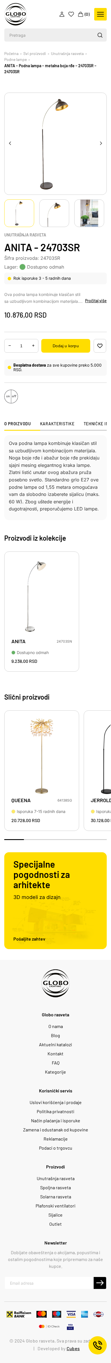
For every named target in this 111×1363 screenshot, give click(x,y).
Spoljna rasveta (55, 1187)
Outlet (55, 1224)
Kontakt (55, 1053)
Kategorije (55, 1072)
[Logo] (15, 14)
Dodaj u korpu (66, 346)
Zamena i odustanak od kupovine (55, 1129)
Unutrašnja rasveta (25, 235)
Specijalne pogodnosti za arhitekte (41, 874)
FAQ (55, 1062)
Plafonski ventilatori (55, 1205)
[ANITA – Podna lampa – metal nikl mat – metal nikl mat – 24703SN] (41, 597)
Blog (55, 1035)
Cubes (73, 1348)
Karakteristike (57, 424)
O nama (55, 1026)
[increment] (10, 345)
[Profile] (62, 14)
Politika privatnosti (55, 1111)
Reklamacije (56, 1139)
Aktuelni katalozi (55, 1044)
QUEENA (21, 800)
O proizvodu (17, 424)
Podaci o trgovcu (55, 1148)
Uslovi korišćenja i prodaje (56, 1102)
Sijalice (55, 1215)
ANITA (18, 641)
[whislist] (100, 346)
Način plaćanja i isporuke (55, 1120)
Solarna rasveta (55, 1196)
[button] (99, 35)
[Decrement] (33, 345)
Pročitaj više (96, 300)
